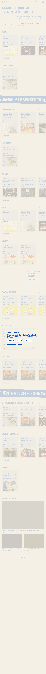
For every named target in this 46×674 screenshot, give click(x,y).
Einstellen (28, 340)
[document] (23, 338)
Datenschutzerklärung (11, 344)
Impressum (20, 344)
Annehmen (11, 340)
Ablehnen (19, 340)
